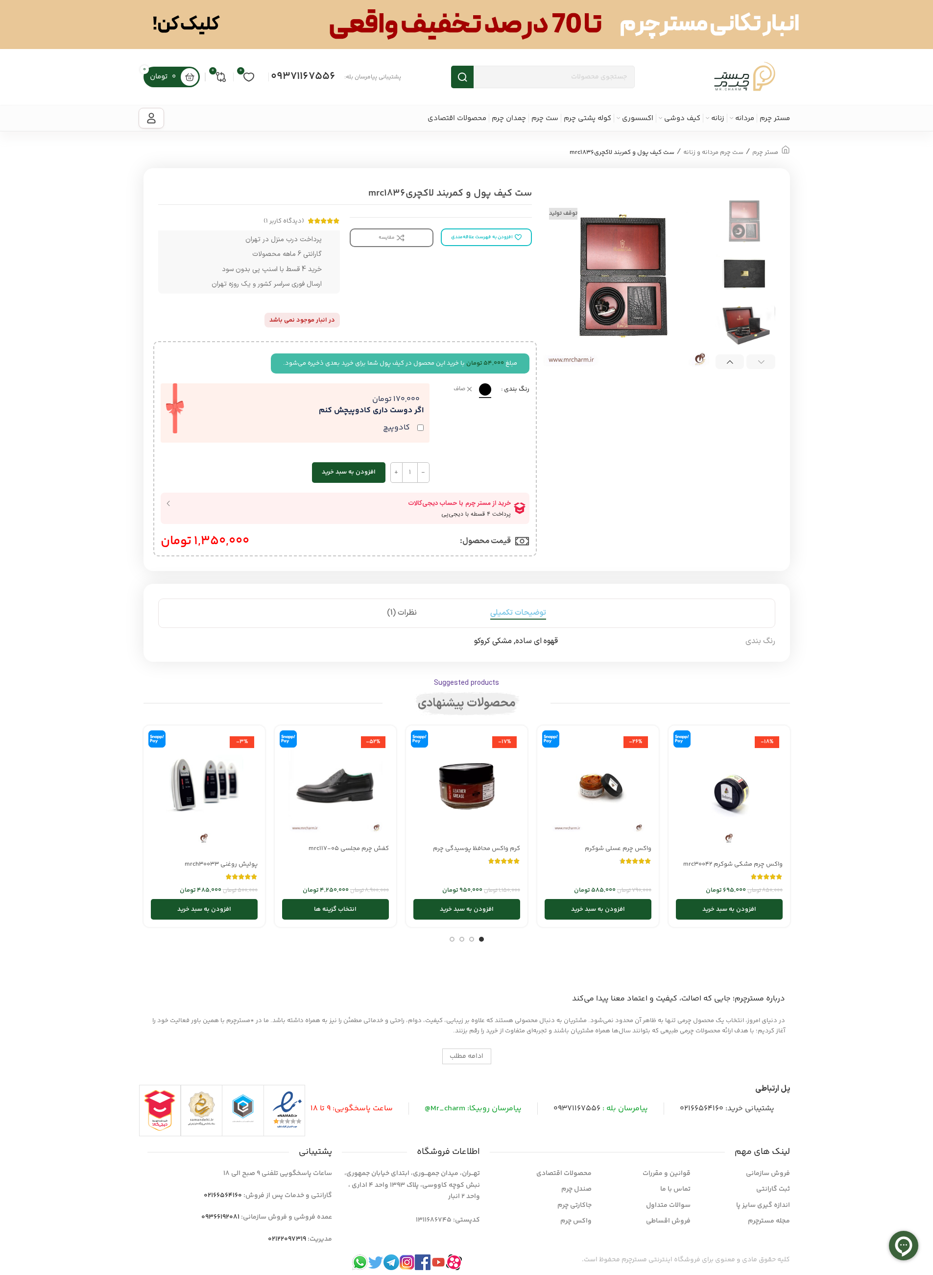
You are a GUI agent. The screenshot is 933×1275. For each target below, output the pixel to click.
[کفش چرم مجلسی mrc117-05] (335, 786)
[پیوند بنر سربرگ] (466, 24)
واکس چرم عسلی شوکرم (618, 848)
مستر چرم (765, 152)
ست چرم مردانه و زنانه (713, 152)
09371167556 (303, 76)
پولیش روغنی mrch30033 (221, 864)
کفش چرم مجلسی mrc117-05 (349, 848)
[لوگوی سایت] (744, 77)
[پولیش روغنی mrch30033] (204, 794)
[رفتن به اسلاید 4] (452, 939)
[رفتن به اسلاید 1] (481, 939)
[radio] (485, 389)
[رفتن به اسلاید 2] (471, 939)
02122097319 (287, 1239)
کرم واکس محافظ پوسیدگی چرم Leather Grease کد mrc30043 (476, 853)
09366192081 (220, 1217)
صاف (459, 389)
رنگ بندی (516, 389)
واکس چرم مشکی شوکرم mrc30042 (733, 864)
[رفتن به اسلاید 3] (461, 939)
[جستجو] (462, 77)
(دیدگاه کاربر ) (283, 221)
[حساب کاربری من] (151, 118)
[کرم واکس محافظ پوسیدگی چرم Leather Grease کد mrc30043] (466, 786)
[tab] (518, 613)
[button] (760, 361)
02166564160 (701, 1108)
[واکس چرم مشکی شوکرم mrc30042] (729, 794)
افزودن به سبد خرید (349, 472)
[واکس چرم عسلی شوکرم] (598, 786)
